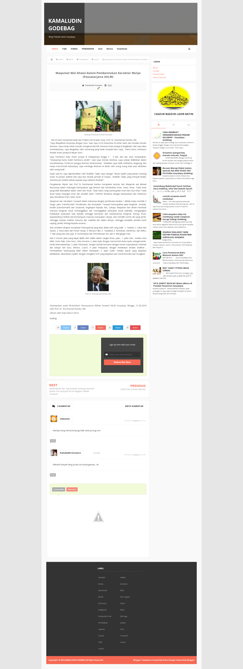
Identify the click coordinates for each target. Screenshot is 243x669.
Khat (122, 610)
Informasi (102, 603)
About (155, 67)
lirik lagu (123, 616)
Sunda (101, 635)
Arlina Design (169, 660)
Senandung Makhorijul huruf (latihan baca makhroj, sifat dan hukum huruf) (172, 187)
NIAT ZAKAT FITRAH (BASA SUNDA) (176, 269)
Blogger (191, 660)
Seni (100, 48)
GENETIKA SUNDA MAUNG (133, 389)
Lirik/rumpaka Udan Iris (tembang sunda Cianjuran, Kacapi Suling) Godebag (176, 217)
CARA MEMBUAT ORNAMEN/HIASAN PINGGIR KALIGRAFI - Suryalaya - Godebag (176, 136)
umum (123, 642)
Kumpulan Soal (104, 616)
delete (135, 421)
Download (122, 48)
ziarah (101, 648)
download (102, 590)
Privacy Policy (158, 74)
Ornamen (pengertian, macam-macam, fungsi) (175, 154)
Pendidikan (103, 622)
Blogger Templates (142, 660)
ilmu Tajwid (125, 597)
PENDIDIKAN (88, 48)
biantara (124, 584)
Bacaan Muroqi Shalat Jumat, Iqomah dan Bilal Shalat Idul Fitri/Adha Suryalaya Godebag (178, 170)
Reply (53, 441)
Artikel (123, 577)
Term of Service (159, 77)
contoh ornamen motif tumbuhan (174, 197)
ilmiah (100, 597)
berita (100, 584)
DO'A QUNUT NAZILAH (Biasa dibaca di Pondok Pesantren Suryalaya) (172, 284)
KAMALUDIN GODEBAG (65, 24)
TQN (64, 48)
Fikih (122, 590)
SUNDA (74, 48)
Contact (156, 71)
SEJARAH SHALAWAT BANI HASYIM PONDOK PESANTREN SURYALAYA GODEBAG (177, 234)
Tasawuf (124, 635)
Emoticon (72, 489)
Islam (122, 603)
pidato (123, 622)
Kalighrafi (102, 610)
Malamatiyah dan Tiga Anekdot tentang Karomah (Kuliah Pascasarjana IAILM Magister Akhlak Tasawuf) (71, 391)
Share (83, 327)
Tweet (66, 327)
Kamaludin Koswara (70, 452)
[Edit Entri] (98, 88)
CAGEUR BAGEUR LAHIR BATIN (173, 114)
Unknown (65, 418)
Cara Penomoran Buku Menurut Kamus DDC (174, 253)
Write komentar (134, 406)
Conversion (59, 489)
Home (55, 48)
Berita (110, 48)
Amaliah (101, 577)
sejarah (101, 629)
